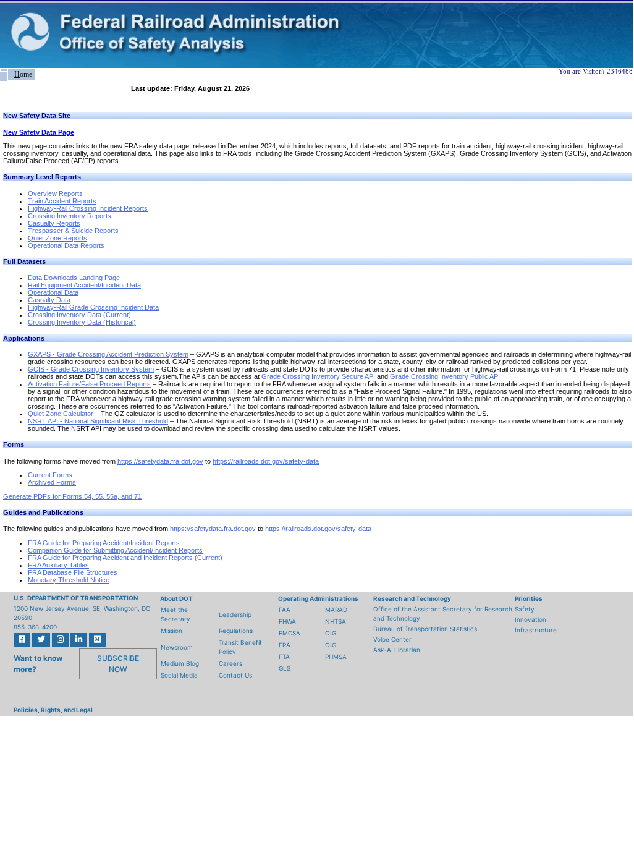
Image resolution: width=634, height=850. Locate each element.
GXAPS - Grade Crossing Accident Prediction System (108, 354)
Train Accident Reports (62, 201)
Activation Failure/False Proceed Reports (89, 384)
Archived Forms (52, 482)
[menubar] (18, 74)
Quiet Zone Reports (57, 238)
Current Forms (50, 474)
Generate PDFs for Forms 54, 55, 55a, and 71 (72, 496)
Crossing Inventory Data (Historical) (82, 322)
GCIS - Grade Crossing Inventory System (91, 369)
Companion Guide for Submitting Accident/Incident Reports (115, 550)
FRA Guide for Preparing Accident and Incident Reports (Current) (125, 557)
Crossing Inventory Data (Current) (79, 314)
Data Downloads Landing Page (74, 277)
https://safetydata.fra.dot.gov (160, 461)
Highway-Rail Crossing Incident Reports (88, 208)
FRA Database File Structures (72, 572)
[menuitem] (3, 70)
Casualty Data (49, 300)
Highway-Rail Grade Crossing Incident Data (93, 307)
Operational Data (53, 292)
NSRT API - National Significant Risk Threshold (98, 421)
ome (23, 74)
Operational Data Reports (66, 245)
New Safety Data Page (38, 132)
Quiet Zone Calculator (60, 413)
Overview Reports (55, 193)
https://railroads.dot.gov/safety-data (266, 461)
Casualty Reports (54, 223)
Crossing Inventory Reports (69, 215)
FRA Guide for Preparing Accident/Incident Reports (104, 542)
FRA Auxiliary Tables (58, 565)
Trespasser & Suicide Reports (73, 230)
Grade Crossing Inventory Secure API (318, 376)
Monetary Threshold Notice (68, 580)
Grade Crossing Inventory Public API (445, 376)
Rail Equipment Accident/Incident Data (84, 285)
